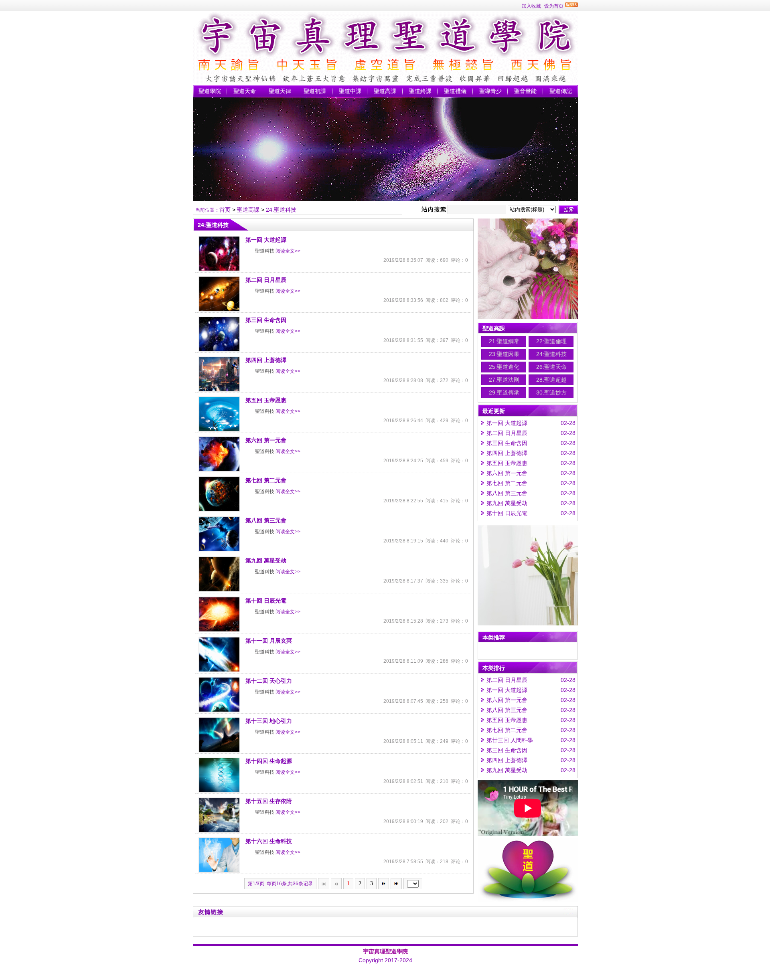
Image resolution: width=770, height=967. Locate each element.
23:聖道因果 (504, 354)
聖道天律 (280, 91)
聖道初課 (315, 91)
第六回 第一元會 (265, 440)
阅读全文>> (288, 251)
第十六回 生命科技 (268, 841)
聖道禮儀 (455, 91)
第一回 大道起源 (265, 240)
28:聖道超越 (551, 379)
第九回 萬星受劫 (265, 560)
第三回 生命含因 (265, 320)
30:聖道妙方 (551, 392)
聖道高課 (385, 91)
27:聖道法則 (504, 379)
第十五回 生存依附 (268, 801)
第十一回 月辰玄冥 (268, 640)
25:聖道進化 (504, 367)
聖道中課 (350, 91)
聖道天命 (244, 91)
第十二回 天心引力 (268, 681)
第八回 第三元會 (265, 520)
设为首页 (553, 6)
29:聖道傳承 (504, 392)
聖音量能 (525, 91)
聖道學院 (210, 91)
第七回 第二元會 (265, 480)
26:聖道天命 (551, 367)
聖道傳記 (560, 91)
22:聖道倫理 (551, 341)
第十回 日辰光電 (265, 600)
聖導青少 (490, 91)
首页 (225, 209)
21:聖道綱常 (504, 341)
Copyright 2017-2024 (385, 960)
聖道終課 (420, 91)
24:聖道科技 (281, 209)
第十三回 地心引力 (268, 721)
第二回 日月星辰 (265, 280)
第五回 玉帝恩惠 (265, 400)
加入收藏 (531, 6)
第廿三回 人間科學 (509, 740)
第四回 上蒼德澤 (265, 360)
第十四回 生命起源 (268, 761)
